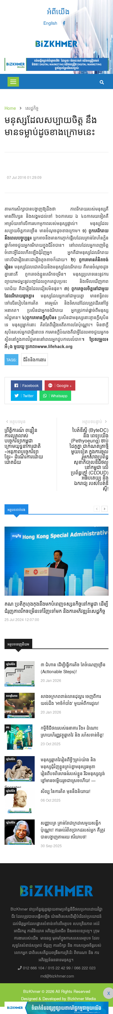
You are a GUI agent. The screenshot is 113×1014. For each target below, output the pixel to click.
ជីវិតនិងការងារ (34, 359)
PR (7, 727)
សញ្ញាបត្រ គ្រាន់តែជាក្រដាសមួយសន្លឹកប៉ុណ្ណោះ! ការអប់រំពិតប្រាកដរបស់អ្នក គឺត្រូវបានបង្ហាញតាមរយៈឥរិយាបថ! (73, 830)
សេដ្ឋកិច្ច (16, 536)
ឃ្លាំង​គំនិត (10, 664)
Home (10, 108)
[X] (56, 1007)
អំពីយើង (58, 11)
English (50, 23)
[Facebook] (64, 23)
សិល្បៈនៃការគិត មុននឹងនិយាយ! (65, 791)
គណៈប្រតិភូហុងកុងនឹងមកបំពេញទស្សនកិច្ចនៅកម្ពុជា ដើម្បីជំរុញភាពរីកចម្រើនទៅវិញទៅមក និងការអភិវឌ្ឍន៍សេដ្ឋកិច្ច (56, 607)
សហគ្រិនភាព (11, 695)
